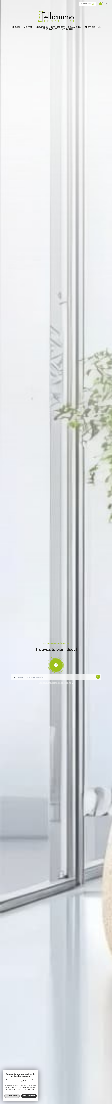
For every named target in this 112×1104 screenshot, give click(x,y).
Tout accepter (29, 1096)
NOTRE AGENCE (49, 29)
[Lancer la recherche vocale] (56, 664)
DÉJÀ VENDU (74, 27)
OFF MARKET (58, 27)
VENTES (28, 27)
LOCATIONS (42, 27)
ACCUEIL (15, 27)
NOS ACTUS (67, 29)
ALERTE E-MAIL (93, 27)
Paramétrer (12, 1096)
